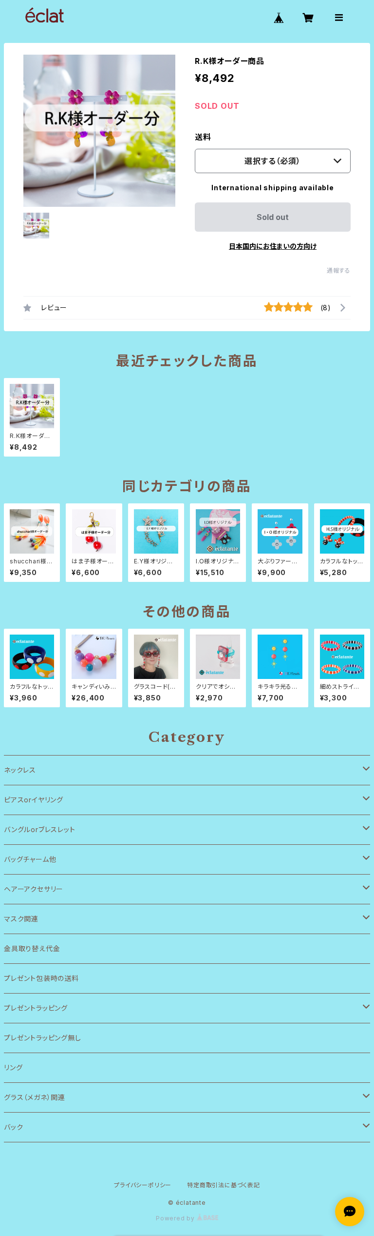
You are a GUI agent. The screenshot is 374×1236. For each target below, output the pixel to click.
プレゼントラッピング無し (42, 1038)
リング (13, 1067)
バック (13, 1127)
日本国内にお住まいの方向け (273, 246)
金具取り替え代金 (32, 948)
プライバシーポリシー (142, 1185)
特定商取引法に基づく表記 (223, 1185)
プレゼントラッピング (36, 1008)
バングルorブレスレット (39, 829)
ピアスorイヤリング (33, 800)
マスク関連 (21, 919)
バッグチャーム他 (30, 859)
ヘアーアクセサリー (33, 889)
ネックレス (20, 770)
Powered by (176, 1218)
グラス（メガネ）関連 (34, 1097)
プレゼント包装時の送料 (41, 978)
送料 (203, 137)
